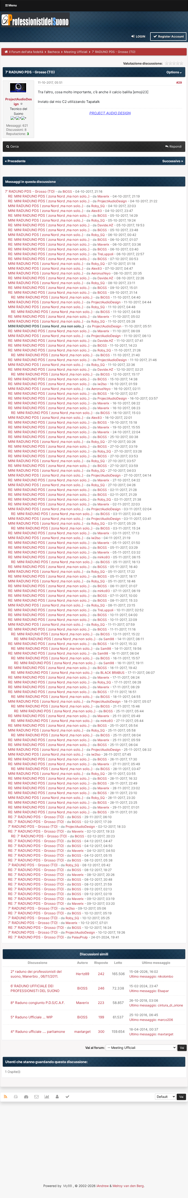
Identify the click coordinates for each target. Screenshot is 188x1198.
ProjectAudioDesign (112, 201)
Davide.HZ (105, 225)
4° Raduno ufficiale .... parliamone (38, 1031)
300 (101, 1031)
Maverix (103, 196)
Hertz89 (82, 974)
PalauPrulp (80, 937)
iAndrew (103, 1186)
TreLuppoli (105, 254)
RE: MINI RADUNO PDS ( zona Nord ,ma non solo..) (48, 196)
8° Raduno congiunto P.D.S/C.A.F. (38, 1003)
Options (173, 72)
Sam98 (108, 639)
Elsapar (163, 991)
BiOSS (67, 191)
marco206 (165, 1020)
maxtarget (82, 1031)
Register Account (171, 36)
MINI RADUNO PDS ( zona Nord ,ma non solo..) (45, 206)
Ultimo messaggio (142, 976)
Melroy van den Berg (128, 1186)
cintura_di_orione (170, 1005)
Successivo (171, 161)
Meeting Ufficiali (75, 52)
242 (101, 974)
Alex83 (96, 211)
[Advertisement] (94, 1138)
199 (101, 1017)
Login (140, 36)
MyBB (67, 1186)
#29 (179, 82)
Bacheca (54, 52)
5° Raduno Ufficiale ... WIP (32, 1017)
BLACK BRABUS (112, 672)
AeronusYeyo (101, 273)
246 (101, 988)
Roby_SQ (98, 206)
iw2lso (102, 384)
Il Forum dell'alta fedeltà (26, 52)
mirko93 (103, 557)
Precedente (16, 161)
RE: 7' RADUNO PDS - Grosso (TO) (36, 817)
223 (101, 1003)
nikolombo (165, 976)
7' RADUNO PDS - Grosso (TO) (30, 191)
